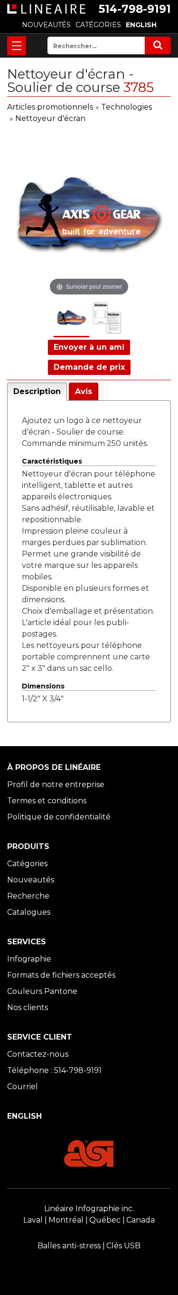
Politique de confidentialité (59, 816)
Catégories (27, 863)
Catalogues (28, 912)
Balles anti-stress (69, 1245)
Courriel (22, 1086)
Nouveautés (30, 879)
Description (37, 391)
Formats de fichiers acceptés (61, 975)
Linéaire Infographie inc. (89, 1208)
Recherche (28, 895)
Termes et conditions (46, 800)
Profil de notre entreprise (55, 784)
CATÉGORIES (98, 24)
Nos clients (27, 1007)
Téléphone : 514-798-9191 (54, 1070)
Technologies (126, 106)
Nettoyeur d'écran (50, 118)
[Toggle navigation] (16, 45)
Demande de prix (89, 367)
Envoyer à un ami (89, 347)
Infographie (29, 958)
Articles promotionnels (50, 106)
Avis (83, 391)
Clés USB (123, 1245)
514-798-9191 (135, 9)
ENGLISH (141, 24)
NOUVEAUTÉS (46, 24)
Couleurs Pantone (42, 991)
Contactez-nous (37, 1054)
